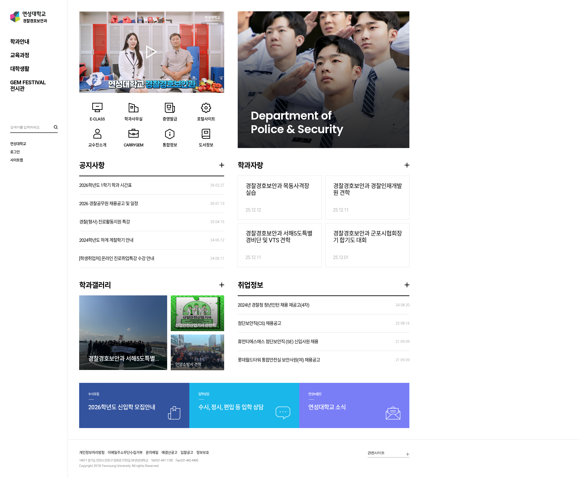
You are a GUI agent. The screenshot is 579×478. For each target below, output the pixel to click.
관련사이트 (376, 453)
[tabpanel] (323, 79)
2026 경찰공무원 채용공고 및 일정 (108, 203)
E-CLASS (97, 119)
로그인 (15, 152)
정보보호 (202, 452)
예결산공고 (169, 452)
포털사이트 (206, 119)
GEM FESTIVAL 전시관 (28, 85)
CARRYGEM (133, 145)
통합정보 (170, 145)
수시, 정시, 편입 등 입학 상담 (230, 407)
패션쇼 (151, 52)
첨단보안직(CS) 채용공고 (259, 323)
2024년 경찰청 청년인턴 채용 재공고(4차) (273, 305)
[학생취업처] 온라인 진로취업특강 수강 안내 (116, 258)
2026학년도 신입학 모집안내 (121, 407)
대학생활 (19, 69)
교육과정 (19, 55)
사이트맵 (16, 160)
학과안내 (19, 42)
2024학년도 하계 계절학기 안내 (106, 240)
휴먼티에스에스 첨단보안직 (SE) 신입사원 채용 (278, 341)
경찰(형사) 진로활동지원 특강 (104, 222)
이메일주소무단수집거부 (125, 452)
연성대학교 (18, 144)
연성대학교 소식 (327, 407)
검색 (56, 127)
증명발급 (170, 119)
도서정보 (206, 145)
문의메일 (152, 452)
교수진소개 (97, 145)
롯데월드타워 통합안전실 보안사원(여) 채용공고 (279, 360)
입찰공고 (186, 452)
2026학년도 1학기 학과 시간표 (105, 185)
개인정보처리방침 (91, 452)
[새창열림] (384, 464)
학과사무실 (133, 119)
